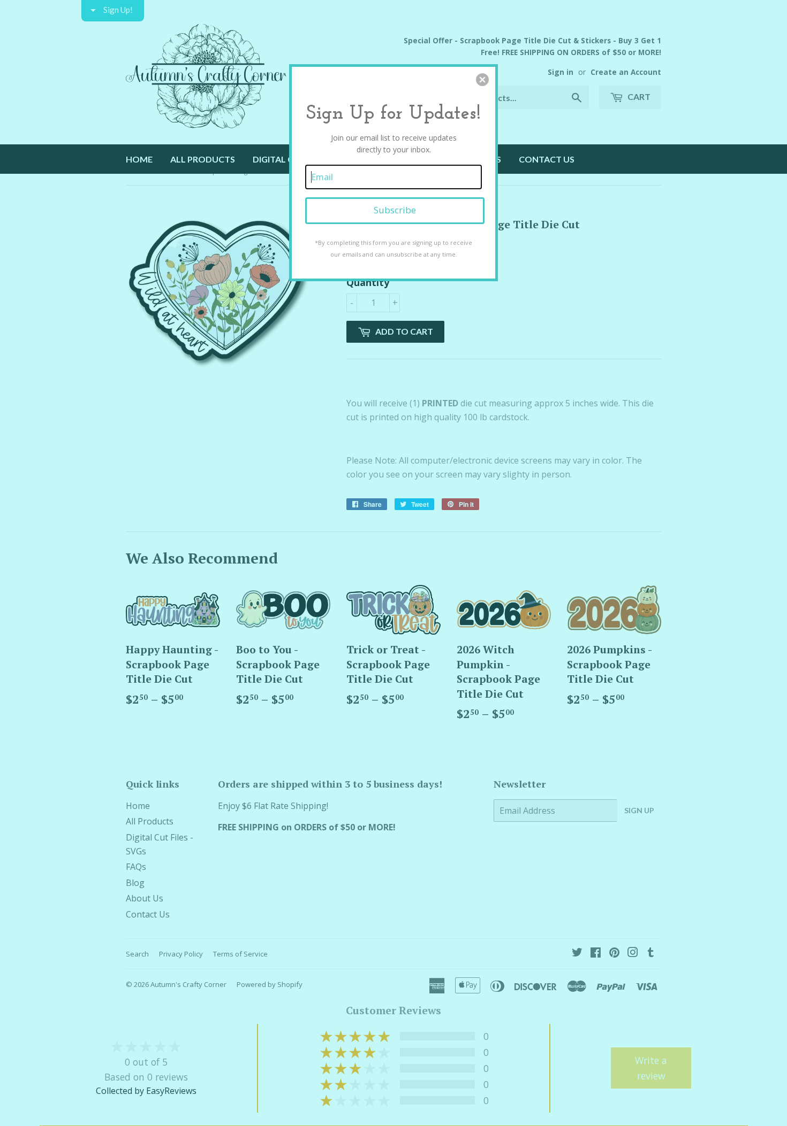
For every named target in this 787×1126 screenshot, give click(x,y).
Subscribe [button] (395, 210)
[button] (482, 79)
